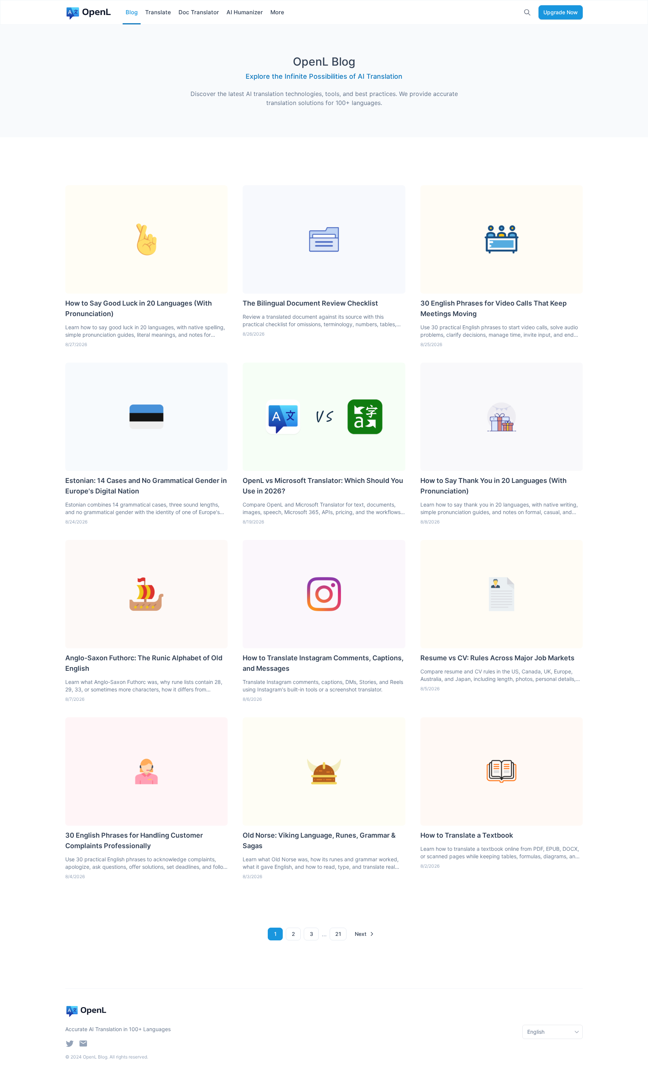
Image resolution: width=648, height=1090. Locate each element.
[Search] (527, 12)
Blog (132, 12)
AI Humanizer (244, 12)
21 (338, 934)
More (277, 12)
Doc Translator (198, 12)
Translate (158, 12)
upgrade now (560, 12)
